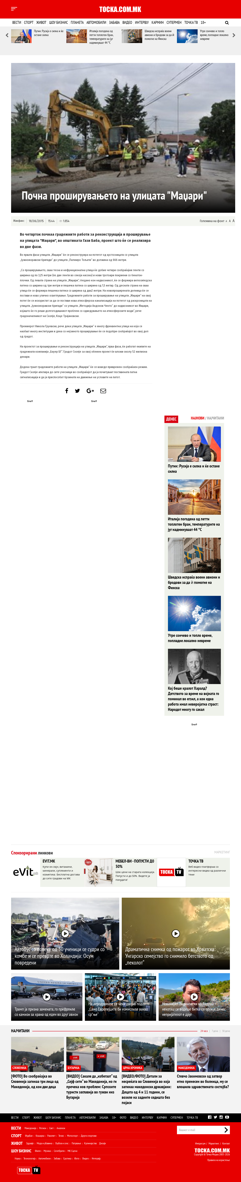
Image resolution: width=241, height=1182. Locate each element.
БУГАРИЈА (73, 1068)
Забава (114, 22)
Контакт (226, 1143)
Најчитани (20, 1030)
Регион (42, 1128)
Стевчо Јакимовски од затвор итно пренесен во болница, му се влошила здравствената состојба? (203, 1081)
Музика (47, 1151)
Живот (41, 22)
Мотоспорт (72, 1135)
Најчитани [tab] (215, 418)
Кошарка (40, 1135)
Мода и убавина (44, 1143)
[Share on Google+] (90, 391)
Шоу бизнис (58, 22)
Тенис (61, 1135)
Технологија (29, 1158)
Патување (76, 1143)
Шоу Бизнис (21, 1151)
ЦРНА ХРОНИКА (132, 1068)
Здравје (30, 1143)
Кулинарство (90, 1143)
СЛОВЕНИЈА (19, 1068)
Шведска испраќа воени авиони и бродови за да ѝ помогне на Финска (159, 35)
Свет (51, 1128)
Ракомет (51, 1135)
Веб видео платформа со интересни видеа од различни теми (207, 870)
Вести (16, 22)
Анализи (61, 1128)
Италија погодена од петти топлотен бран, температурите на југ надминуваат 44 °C (101, 37)
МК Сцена (72, 1151)
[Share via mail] (103, 391)
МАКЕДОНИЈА (186, 1068)
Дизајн (102, 1143)
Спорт (29, 22)
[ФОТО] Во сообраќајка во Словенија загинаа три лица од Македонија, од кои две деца (34, 1081)
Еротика (67, 1158)
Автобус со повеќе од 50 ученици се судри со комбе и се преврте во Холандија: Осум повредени (60, 956)
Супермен (174, 22)
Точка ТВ (191, 22)
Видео (127, 22)
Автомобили (96, 22)
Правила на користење (218, 1160)
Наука (17, 1158)
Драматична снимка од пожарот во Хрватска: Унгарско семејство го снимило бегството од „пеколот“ (170, 956)
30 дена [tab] (226, 1031)
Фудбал (29, 1135)
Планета (77, 22)
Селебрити (59, 1151)
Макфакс (18, 221)
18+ (203, 22)
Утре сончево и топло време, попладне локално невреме (214, 35)
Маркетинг (214, 1143)
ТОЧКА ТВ (195, 861)
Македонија (30, 1128)
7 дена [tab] (215, 1031)
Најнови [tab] (197, 418)
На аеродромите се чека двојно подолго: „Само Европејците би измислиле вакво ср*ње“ (119, 1009)
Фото (123, 1118)
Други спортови (89, 1135)
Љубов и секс (62, 1143)
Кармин (158, 22)
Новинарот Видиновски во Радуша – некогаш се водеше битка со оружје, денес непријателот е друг (194, 1009)
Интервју (142, 22)
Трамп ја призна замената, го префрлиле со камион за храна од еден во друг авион (46, 1012)
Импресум (200, 1143)
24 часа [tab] (204, 1031)
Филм (38, 1151)
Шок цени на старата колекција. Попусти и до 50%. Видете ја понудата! (135, 875)
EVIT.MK (49, 861)
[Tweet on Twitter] (77, 391)
